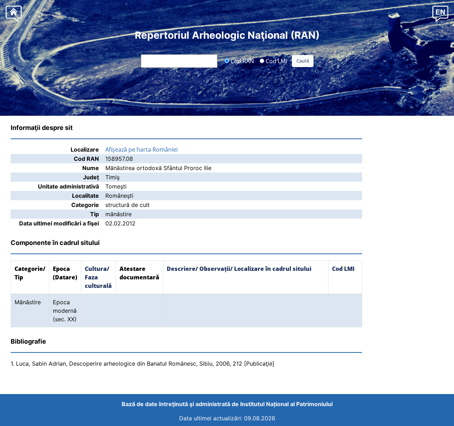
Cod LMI (275, 61)
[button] (440, 13)
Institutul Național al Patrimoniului (286, 404)
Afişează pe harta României (141, 149)
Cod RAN (241, 61)
